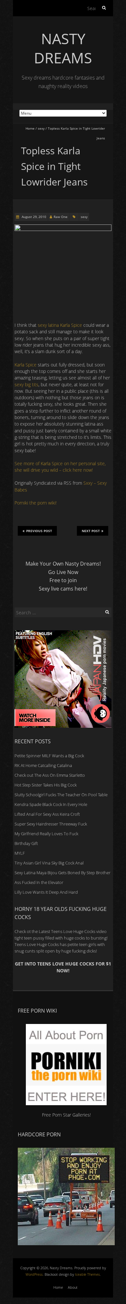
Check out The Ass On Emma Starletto (50, 775)
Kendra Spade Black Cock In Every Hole (51, 804)
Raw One (61, 216)
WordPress (34, 1274)
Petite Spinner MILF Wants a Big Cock (49, 756)
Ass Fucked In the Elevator (39, 882)
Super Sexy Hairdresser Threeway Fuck (51, 824)
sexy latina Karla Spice (60, 325)
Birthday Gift (26, 843)
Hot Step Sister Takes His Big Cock (46, 785)
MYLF (20, 853)
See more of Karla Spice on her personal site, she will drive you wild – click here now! (60, 466)
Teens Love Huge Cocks (37, 944)
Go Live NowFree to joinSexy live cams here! (63, 580)
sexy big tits (26, 384)
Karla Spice (26, 365)
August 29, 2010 (33, 216)
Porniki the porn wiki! (36, 503)
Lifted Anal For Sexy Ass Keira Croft (47, 814)
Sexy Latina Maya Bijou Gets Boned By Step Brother (62, 873)
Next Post (91, 531)
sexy (41, 128)
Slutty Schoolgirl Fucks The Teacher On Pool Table (61, 795)
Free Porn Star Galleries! (66, 1115)
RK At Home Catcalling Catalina (43, 765)
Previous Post (39, 531)
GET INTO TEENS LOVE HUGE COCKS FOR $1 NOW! (63, 967)
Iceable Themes (87, 1274)
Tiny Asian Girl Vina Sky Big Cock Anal (49, 863)
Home (30, 128)
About (73, 1287)
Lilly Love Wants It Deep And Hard (46, 892)
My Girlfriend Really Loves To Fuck (46, 834)
